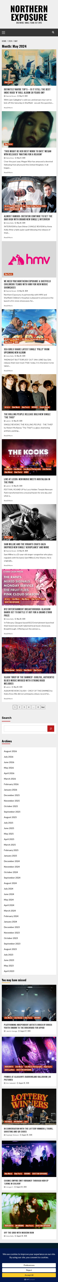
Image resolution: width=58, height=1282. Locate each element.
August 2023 (10, 949)
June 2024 (9, 894)
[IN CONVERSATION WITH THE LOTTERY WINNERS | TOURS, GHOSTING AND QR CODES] (29, 1107)
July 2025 (8, 822)
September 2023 (12, 943)
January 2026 (10, 789)
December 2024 (12, 861)
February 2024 (11, 916)
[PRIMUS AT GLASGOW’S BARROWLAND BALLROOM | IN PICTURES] (29, 1055)
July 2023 (8, 954)
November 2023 (12, 932)
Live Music (15, 339)
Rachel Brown (11, 96)
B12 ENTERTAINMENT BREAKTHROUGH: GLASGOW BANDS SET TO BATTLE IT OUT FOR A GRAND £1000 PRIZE (28, 612)
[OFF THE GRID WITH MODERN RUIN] (29, 1211)
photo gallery (9, 1070)
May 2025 (9, 833)
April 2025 (9, 839)
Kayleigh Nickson (12, 1135)
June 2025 (9, 828)
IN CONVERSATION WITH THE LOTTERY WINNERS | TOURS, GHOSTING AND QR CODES (28, 1130)
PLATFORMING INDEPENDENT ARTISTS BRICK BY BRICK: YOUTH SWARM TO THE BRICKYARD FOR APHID (28, 1026)
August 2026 (10, 751)
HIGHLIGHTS (9, 1067)
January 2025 (10, 855)
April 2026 (9, 773)
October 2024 (11, 872)
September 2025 (12, 811)
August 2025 (10, 817)
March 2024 (10, 910)
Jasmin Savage (11, 1031)
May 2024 (9, 899)
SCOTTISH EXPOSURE (12, 209)
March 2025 (10, 844)
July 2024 (8, 888)
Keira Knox (10, 158)
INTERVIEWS (16, 206)
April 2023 (9, 971)
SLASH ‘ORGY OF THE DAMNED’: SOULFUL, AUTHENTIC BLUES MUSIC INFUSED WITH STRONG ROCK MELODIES (29, 680)
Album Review (9, 670)
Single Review (44, 407)
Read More (8, 108)
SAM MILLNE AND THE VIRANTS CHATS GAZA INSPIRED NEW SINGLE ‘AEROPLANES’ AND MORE (26, 545)
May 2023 (9, 965)
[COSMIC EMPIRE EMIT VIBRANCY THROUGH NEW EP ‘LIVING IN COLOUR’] (29, 1159)
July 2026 (8, 756)
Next (43, 707)
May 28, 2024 (21, 619)
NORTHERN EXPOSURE (29, 12)
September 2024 (12, 877)
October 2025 (11, 806)
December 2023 (12, 927)
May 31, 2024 (23, 96)
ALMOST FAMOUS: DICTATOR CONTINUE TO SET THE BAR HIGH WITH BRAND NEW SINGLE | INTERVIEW (28, 218)
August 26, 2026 (24, 1083)
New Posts (8, 82)
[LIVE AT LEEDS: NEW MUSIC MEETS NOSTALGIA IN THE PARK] (29, 457)
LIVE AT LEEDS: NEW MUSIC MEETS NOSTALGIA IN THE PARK (27, 481)
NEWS (44, 206)
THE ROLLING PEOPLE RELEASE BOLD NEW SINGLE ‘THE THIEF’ (27, 416)
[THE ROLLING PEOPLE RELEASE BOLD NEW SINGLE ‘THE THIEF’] (29, 392)
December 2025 (12, 795)
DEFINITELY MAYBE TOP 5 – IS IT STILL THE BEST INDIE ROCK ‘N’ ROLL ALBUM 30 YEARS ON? (27, 91)
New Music (26, 206)
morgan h (9, 1187)
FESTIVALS (8, 469)
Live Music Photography (30, 339)
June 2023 (9, 960)
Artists (7, 206)
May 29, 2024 (18, 421)
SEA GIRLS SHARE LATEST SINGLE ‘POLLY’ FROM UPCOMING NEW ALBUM (26, 351)
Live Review (47, 469)
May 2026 (9, 767)
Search (6, 718)
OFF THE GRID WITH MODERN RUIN (19, 1232)
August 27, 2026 (25, 1031)
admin (8, 421)
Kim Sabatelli (11, 1083)
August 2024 (10, 883)
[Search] (53, 32)
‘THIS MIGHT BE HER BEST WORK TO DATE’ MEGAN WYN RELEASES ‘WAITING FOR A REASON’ (27, 153)
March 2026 (10, 778)
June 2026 (9, 762)
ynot (26, 1121)
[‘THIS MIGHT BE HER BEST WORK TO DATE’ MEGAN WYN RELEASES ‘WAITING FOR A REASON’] (29, 129)
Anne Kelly (10, 223)
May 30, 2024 (21, 223)
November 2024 (12, 866)
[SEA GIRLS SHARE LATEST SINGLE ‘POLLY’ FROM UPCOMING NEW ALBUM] (29, 327)
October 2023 (11, 938)
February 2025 (11, 850)
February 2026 (11, 784)
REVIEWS (34, 407)
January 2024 (10, 921)
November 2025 (12, 800)
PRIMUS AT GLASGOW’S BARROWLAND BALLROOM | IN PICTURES (27, 1078)
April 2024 (9, 905)
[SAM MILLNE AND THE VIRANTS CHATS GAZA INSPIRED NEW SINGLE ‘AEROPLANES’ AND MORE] (29, 522)
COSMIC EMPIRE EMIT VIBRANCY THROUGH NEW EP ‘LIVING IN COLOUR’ (26, 1182)
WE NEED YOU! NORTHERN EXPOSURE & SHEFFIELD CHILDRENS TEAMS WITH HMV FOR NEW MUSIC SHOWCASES (27, 284)
